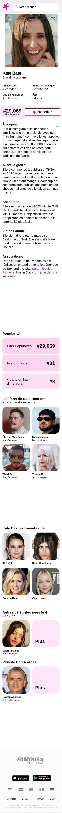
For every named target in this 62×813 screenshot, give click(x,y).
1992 (20, 89)
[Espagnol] (20, 789)
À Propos (11, 799)
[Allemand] (52, 789)
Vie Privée (39, 799)
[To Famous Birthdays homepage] (5, 6)
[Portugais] (31, 789)
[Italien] (41, 789)
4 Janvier (8, 89)
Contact (25, 799)
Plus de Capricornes (19, 662)
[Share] (9, 18)
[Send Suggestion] (58, 125)
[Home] (31, 760)
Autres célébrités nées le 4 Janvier (24, 614)
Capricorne (40, 89)
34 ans (37, 98)
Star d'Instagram (14, 77)
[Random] (53, 18)
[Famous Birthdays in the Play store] (42, 778)
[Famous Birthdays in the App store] (20, 778)
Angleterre (9, 98)
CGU (52, 799)
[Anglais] (10, 789)
